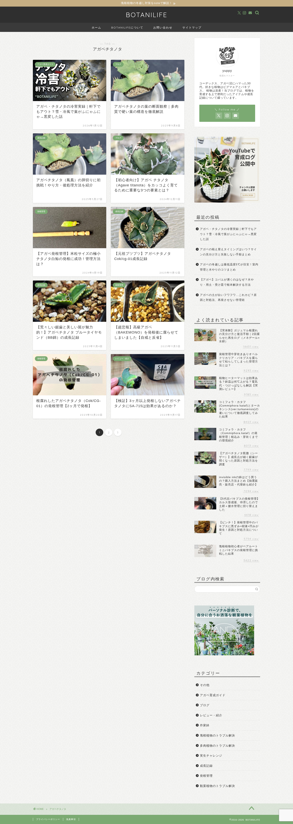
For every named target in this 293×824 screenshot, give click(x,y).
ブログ (204, 705)
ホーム (96, 27)
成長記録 (206, 765)
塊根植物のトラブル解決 (217, 735)
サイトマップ (192, 27)
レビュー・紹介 (211, 715)
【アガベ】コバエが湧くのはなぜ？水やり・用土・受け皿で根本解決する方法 (227, 282)
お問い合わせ (162, 27)
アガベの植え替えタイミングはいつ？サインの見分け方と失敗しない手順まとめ (228, 252)
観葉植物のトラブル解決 (217, 786)
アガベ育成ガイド (212, 695)
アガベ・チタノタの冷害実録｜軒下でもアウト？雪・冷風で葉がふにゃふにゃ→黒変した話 (228, 234)
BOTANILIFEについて (127, 27)
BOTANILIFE (146, 15)
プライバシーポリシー (48, 819)
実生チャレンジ (211, 755)
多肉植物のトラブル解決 (217, 745)
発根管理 (206, 775)
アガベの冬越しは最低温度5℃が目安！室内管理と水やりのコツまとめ (229, 267)
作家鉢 (204, 725)
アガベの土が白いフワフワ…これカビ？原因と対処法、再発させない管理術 (228, 297)
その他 (204, 685)
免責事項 (71, 819)
